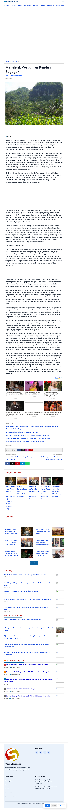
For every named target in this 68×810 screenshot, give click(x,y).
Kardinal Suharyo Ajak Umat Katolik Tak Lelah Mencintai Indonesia (28, 696)
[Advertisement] (36, 20)
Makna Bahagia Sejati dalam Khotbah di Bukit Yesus (22, 432)
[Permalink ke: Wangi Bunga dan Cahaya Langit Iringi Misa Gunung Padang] (57, 481)
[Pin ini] (17, 463)
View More (34, 563)
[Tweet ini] (12, 463)
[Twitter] (23, 450)
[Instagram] (27, 450)
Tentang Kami (9, 781)
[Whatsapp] (27, 463)
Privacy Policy (9, 793)
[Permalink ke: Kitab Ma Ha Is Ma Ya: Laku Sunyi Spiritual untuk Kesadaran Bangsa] (34, 481)
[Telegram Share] (22, 463)
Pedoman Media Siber (11, 797)
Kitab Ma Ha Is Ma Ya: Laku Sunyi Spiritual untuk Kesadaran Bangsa (27, 435)
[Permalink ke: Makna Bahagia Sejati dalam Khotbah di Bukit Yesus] (22, 481)
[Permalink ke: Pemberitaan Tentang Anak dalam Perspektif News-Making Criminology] (57, 553)
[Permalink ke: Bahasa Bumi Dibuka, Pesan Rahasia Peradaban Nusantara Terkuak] (46, 481)
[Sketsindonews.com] (11, 2)
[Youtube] (31, 450)
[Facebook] (19, 450)
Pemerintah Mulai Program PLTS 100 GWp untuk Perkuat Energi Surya (29, 672)
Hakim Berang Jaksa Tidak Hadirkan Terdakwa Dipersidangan (51, 457)
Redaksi (7, 789)
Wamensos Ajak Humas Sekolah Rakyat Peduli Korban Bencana (27, 665)
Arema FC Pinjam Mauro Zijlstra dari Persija (20, 689)
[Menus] (63, 2)
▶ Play (47, 805)
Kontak (7, 785)
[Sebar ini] (7, 463)
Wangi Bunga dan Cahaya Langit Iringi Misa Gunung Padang (24, 441)
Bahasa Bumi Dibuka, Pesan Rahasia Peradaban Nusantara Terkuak (27, 438)
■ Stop (54, 805)
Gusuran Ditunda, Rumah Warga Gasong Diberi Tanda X (18, 457)
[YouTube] (48, 752)
